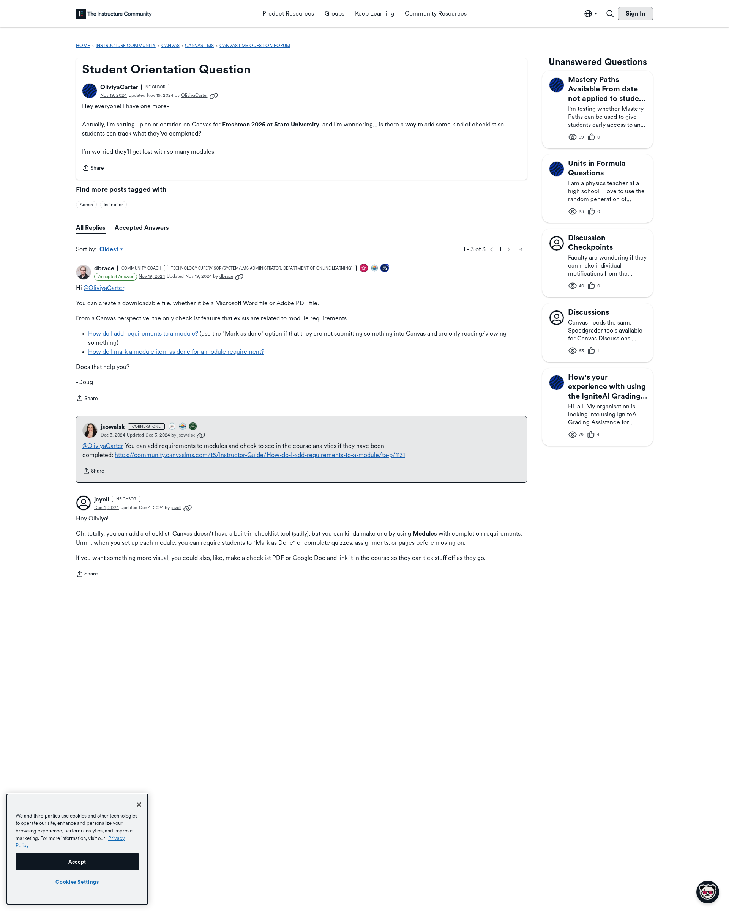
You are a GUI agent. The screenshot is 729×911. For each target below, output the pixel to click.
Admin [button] (86, 204)
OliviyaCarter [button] (119, 87)
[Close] (139, 804)
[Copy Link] (213, 95)
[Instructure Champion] (374, 268)
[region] (77, 849)
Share (93, 168)
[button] (89, 90)
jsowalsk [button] (113, 426)
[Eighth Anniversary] (385, 268)
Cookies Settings (77, 882)
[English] (114, 14)
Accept (77, 862)
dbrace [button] (104, 268)
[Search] (610, 13)
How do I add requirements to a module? (143, 333)
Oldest (109, 250)
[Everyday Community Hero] (364, 268)
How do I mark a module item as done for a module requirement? (176, 351)
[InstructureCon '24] (193, 426)
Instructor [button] (113, 204)
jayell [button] (101, 499)
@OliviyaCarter (104, 288)
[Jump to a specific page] (521, 249)
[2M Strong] (172, 426)
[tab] (90, 227)
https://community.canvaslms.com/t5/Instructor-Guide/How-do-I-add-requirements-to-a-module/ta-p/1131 (260, 455)
